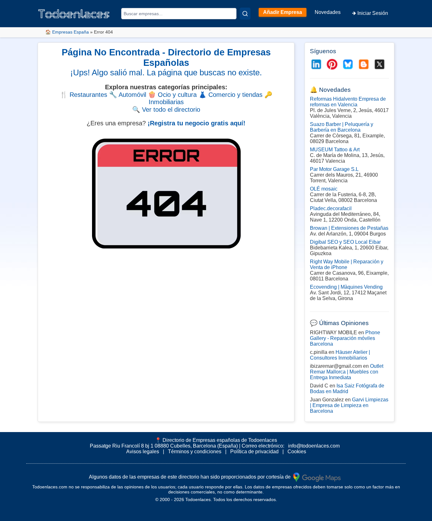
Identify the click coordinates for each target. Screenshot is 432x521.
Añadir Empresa (282, 12)
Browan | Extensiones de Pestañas (349, 228)
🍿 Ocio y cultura (172, 94)
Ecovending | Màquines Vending (346, 287)
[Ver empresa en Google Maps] (317, 476)
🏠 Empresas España (67, 32)
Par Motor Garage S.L (334, 169)
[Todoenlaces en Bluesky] (348, 64)
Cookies (296, 451)
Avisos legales (142, 451)
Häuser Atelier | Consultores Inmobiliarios (340, 355)
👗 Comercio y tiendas (230, 94)
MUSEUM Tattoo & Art (335, 149)
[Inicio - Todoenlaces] (74, 13)
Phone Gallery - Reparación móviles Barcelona (345, 338)
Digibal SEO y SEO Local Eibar (345, 242)
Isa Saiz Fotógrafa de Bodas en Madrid (347, 388)
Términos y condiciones (194, 451)
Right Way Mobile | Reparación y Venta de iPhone (346, 264)
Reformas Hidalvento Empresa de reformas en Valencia (348, 101)
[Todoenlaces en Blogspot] (363, 64)
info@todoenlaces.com (314, 446)
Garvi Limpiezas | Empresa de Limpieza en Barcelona (349, 405)
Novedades (328, 12)
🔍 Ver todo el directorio (166, 109)
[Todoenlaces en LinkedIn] (316, 64)
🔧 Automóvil (127, 94)
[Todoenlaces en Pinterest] (332, 64)
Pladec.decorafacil (331, 208)
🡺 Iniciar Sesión (370, 13)
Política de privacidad (254, 451)
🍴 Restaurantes (83, 94)
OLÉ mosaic (323, 188)
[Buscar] (245, 14)
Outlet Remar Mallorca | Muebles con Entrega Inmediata (346, 371)
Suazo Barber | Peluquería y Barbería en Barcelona (341, 127)
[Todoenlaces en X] (379, 64)
